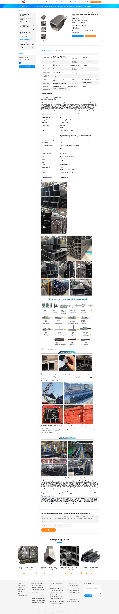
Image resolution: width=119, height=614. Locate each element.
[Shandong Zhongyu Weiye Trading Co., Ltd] (23, 2)
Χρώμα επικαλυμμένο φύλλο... (27, 33)
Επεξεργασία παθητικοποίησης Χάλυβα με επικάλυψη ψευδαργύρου (38, 594)
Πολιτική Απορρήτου (23, 595)
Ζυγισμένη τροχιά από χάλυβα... (27, 36)
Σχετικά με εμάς (21, 589)
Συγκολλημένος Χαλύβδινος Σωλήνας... (27, 29)
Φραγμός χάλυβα (27, 42)
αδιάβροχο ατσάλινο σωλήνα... (27, 47)
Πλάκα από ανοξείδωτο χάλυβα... (27, 19)
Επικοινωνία (27, 66)
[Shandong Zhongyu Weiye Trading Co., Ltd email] (20, 63)
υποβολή (48, 530)
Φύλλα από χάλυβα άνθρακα (37, 583)
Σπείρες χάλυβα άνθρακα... (27, 22)
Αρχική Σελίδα (21, 585)
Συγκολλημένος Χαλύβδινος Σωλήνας (55, 584)
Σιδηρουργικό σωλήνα (27, 39)
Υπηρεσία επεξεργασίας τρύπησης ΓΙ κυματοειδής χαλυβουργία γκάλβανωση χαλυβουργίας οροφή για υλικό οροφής (39, 588)
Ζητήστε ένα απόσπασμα (95, 1)
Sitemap (20, 591)
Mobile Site (20, 593)
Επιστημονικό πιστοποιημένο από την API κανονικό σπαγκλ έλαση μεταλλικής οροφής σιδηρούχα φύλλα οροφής (38, 600)
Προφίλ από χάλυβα (27, 44)
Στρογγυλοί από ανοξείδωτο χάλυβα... (27, 26)
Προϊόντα (20, 587)
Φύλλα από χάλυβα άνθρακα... (27, 15)
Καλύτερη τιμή (77, 36)
